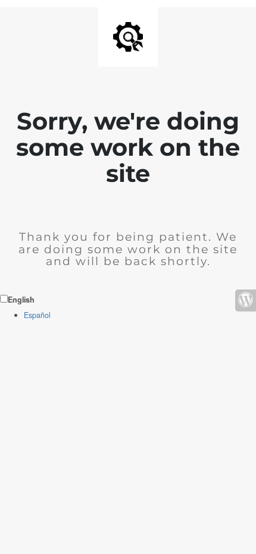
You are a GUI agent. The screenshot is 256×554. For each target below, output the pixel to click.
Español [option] (37, 315)
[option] (140, 315)
